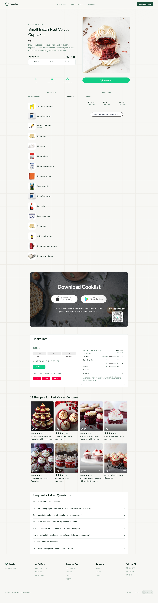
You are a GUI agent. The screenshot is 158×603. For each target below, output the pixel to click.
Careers (98, 572)
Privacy (129, 592)
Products (69, 572)
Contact (98, 575)
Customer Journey (41, 568)
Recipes (68, 575)
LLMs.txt (122, 592)
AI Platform (61, 4)
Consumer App (77, 4)
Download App (145, 4)
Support (68, 579)
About (98, 568)
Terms (137, 592)
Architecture (39, 575)
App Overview (71, 568)
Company (91, 4)
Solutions (38, 572)
